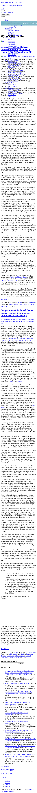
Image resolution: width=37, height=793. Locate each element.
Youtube (7, 783)
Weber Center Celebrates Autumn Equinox (17, 683)
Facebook (7, 781)
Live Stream (9, 2)
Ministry (26, 304)
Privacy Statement (9, 791)
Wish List (11, 96)
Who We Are (12, 55)
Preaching (11, 32)
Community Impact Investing (17, 74)
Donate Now (12, 95)
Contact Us (4, 5)
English (20, 381)
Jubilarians (11, 44)
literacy (21, 304)
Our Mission (8, 29)
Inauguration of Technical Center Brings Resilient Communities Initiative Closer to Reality (17, 313)
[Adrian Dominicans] (7, 13)
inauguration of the (17, 339)
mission (32, 304)
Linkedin (7, 784)
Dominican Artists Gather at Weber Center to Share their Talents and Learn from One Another (20, 755)
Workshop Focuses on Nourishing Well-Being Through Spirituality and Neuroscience (18, 692)
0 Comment (31, 303)
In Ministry (11, 34)
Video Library (18, 2)
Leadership (11, 42)
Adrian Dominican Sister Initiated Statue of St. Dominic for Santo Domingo (18, 731)
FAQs (10, 58)
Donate (19, 5)
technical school (14, 657)
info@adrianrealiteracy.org (9, 280)
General (19, 303)
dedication (22, 654)
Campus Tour (12, 27)
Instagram (7, 786)
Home (6, 20)
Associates (11, 41)
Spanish (11, 381)
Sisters (10, 39)
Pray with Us (12, 84)
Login (2, 9)
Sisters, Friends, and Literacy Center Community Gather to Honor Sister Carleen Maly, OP (16, 49)
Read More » (5, 299)
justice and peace (20, 656)
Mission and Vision (14, 30)
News (2, 2)
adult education (13, 304)
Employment (12, 5)
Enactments (10, 656)
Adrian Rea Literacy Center (18, 277)
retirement (4, 306)
